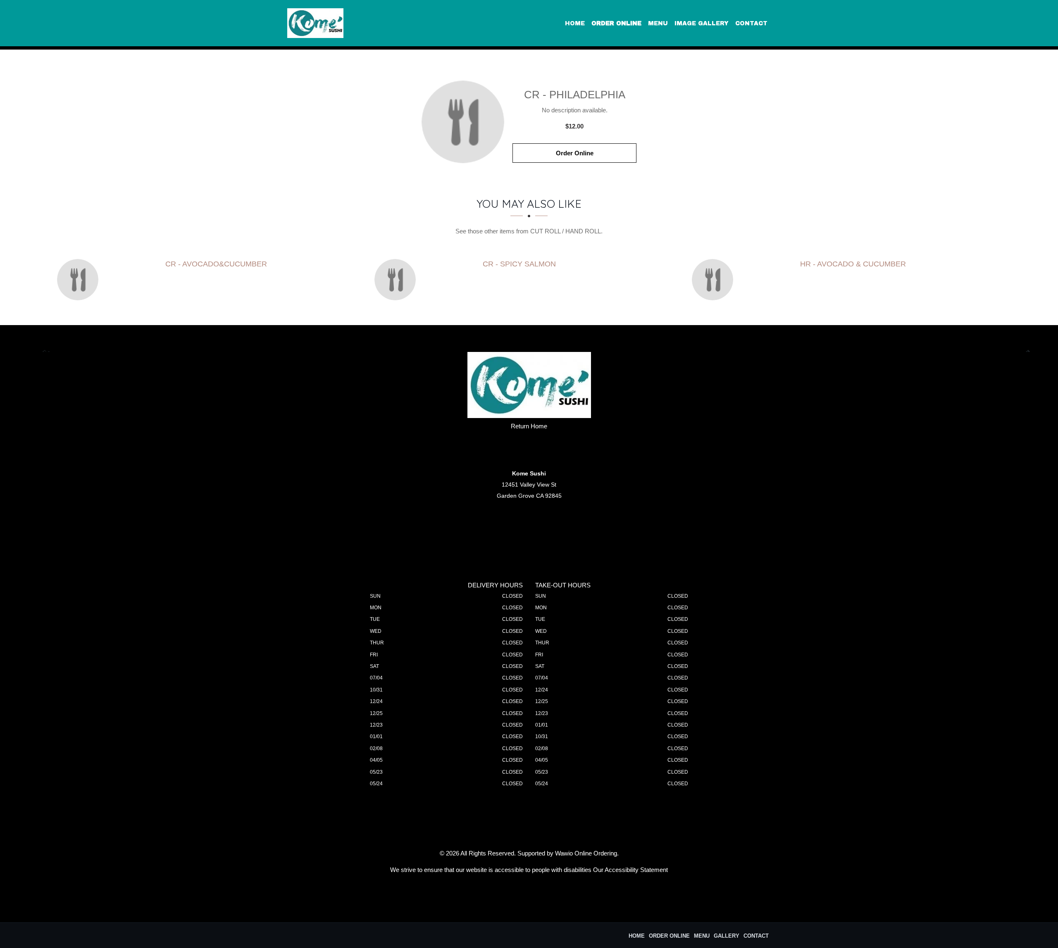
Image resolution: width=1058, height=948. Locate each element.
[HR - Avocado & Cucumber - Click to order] (714, 279)
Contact (751, 23)
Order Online (616, 23)
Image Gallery (701, 23)
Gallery (726, 936)
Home (575, 23)
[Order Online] (463, 122)
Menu (658, 23)
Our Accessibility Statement (630, 869)
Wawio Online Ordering (586, 853)
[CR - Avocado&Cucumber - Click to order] (79, 279)
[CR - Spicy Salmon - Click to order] (397, 279)
